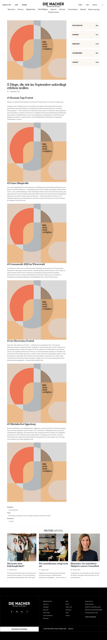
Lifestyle (62, 9)
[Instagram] (17, 612)
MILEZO (70, 629)
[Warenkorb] (102, 5)
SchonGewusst (53, 12)
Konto (95, 5)
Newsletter (7, 5)
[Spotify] (27, 612)
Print (80, 5)
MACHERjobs (43, 9)
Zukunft (83, 9)
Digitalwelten (30, 9)
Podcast (20, 9)
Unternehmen (73, 9)
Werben (24, 5)
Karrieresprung (93, 9)
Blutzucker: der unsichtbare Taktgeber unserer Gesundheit (85, 564)
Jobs (16, 5)
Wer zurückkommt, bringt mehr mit (53, 564)
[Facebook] (12, 612)
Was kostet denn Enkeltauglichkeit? (15, 564)
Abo (87, 5)
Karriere (54, 9)
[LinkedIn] (22, 612)
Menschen (11, 9)
